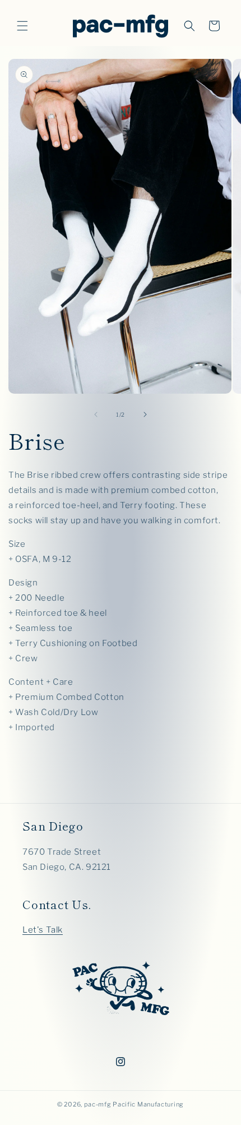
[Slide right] (145, 414)
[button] (22, 25)
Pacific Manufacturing (148, 1104)
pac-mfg (98, 1104)
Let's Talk (42, 930)
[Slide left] (96, 414)
